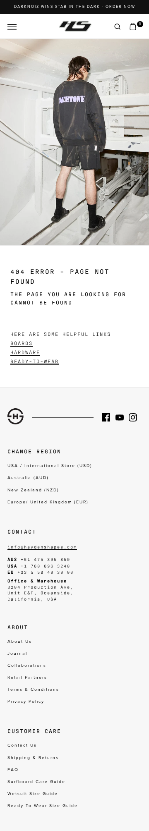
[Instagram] (135, 417)
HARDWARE (25, 352)
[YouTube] (122, 417)
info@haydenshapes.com (42, 546)
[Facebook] (108, 417)
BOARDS (21, 343)
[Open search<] (117, 27)
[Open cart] (132, 27)
